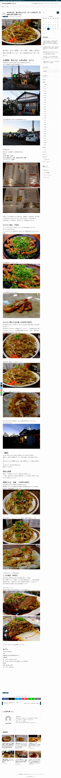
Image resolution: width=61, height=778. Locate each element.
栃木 (45, 86)
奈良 (45, 122)
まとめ (45, 154)
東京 (45, 91)
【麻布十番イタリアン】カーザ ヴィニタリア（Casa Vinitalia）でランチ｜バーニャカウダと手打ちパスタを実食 (50, 53)
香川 (45, 131)
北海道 (45, 84)
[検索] (58, 0)
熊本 (45, 140)
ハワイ (45, 149)
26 (48, 28)
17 (43, 26)
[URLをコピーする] (38, 699)
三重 (45, 113)
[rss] (57, 0)
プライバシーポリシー (48, 175)
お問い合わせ (46, 170)
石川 (45, 104)
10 (43, 24)
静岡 (7, 16)
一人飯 (4, 16)
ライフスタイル (47, 161)
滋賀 (45, 115)
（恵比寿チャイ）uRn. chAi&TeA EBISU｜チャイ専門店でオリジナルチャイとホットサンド (51, 57)
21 (53, 26)
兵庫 (45, 124)
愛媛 (45, 133)
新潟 (45, 95)
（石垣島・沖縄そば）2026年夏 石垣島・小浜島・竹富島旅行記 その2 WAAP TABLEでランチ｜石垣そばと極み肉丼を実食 (50, 43)
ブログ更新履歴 (47, 172)
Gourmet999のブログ (9, 3)
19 (48, 26)
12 (48, 24)
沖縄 (45, 144)
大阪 (45, 120)
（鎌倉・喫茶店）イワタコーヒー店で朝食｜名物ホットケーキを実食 (51, 62)
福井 (45, 106)
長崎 (45, 138)
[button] (5, 699)
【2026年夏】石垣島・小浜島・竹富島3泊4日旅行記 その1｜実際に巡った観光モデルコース (51, 48)
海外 (45, 147)
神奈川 (45, 93)
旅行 (45, 79)
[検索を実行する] (58, 12)
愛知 (45, 109)
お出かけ (45, 156)
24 (43, 28)
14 (53, 24)
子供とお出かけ (47, 159)
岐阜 (45, 111)
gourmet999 (8, 723)
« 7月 (43, 33)
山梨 (45, 100)
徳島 (45, 129)
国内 (45, 82)
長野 (45, 97)
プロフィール (46, 177)
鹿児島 (45, 142)
